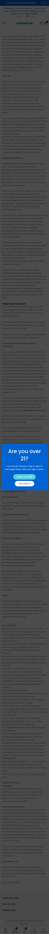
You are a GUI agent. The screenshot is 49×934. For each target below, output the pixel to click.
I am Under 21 (24, 483)
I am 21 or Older (24, 477)
